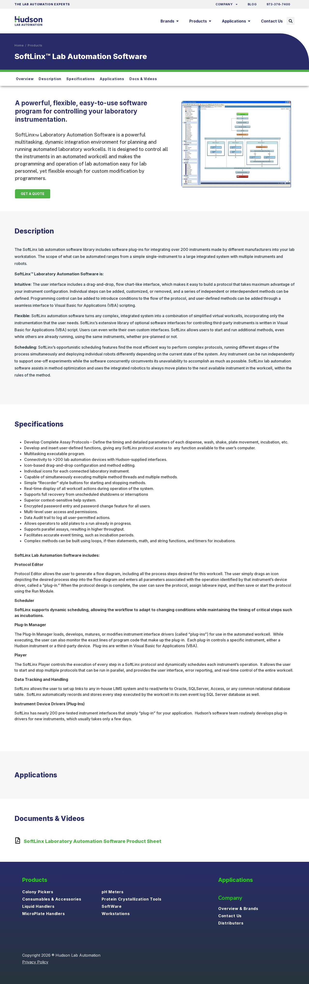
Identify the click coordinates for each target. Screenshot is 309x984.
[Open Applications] (249, 21)
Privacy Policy (35, 962)
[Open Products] (210, 21)
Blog (252, 4)
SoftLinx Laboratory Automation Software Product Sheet (92, 841)
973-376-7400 (278, 4)
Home (19, 45)
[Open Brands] (177, 21)
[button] (291, 21)
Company (224, 4)
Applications (235, 880)
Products (35, 45)
